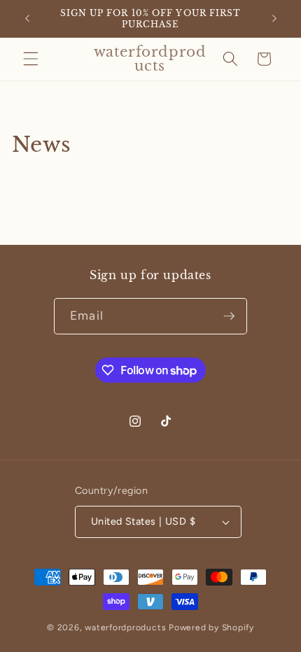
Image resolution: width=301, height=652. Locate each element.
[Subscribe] (229, 316)
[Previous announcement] (27, 18)
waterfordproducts (125, 627)
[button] (31, 59)
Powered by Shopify (211, 627)
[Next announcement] (274, 18)
